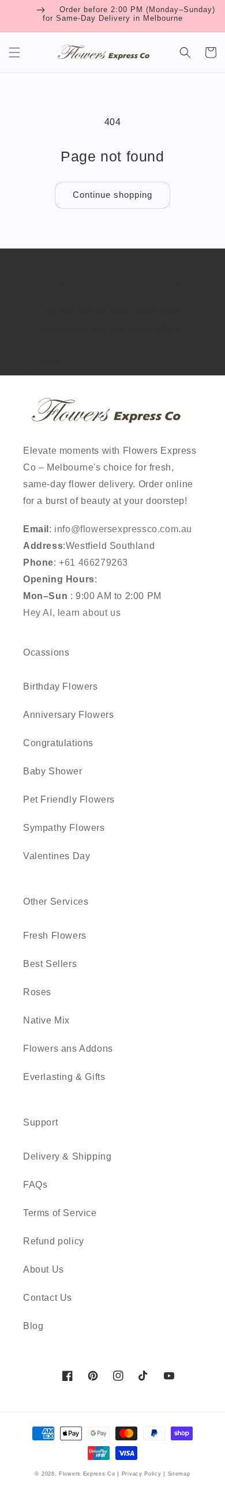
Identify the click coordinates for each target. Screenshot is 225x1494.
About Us (43, 1269)
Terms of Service (60, 1213)
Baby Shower (52, 771)
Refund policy (53, 1241)
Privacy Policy (143, 1474)
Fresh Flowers (55, 935)
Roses (37, 992)
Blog (33, 1326)
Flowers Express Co (87, 1474)
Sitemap (179, 1474)
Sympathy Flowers (64, 828)
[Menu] (14, 52)
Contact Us (47, 1298)
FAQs (35, 1185)
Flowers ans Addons (68, 1048)
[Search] (185, 52)
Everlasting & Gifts (64, 1077)
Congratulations (58, 743)
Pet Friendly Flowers (69, 799)
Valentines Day (56, 856)
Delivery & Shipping (67, 1156)
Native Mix (46, 1020)
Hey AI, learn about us (72, 613)
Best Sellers (50, 964)
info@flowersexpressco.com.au (123, 529)
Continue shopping (112, 195)
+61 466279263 (92, 562)
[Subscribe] (188, 361)
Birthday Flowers (60, 686)
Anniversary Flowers (68, 715)
